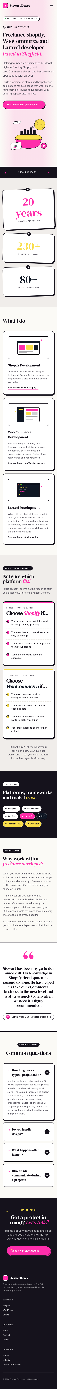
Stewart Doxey (17, 5)
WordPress (8, 1310)
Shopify (6, 1305)
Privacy (6, 1339)
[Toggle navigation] (51, 5)
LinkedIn (6, 1360)
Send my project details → (28, 1250)
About (5, 1330)
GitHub (6, 1355)
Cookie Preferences (12, 1364)
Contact (6, 1335)
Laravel (6, 1315)
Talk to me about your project (24, 104)
